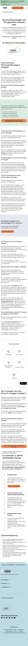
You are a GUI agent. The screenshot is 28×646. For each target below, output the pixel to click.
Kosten (15, 246)
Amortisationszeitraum (7, 257)
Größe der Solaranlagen (19, 136)
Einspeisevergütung (6, 199)
